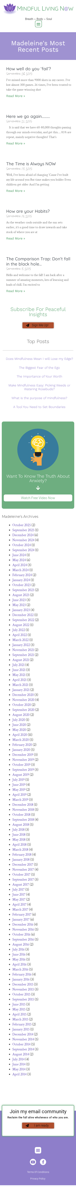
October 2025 (21, 525)
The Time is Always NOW (31, 163)
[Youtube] (33, 1162)
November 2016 (23, 929)
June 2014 (18, 1064)
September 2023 (23, 590)
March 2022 (20, 640)
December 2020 (23, 695)
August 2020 (21, 715)
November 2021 (23, 650)
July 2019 (18, 779)
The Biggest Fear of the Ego (39, 367)
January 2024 (21, 580)
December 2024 (23, 535)
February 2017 (21, 914)
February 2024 (22, 575)
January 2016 (21, 979)
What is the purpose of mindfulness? (39, 398)
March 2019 (20, 799)
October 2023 (21, 585)
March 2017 (20, 909)
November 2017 (23, 869)
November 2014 (23, 1039)
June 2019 (18, 784)
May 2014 (18, 1069)
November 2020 (23, 700)
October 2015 (21, 994)
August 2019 (20, 774)
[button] (38, 24)
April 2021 (19, 680)
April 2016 (19, 964)
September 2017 (23, 879)
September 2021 (23, 655)
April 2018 (19, 844)
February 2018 (21, 854)
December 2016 (22, 924)
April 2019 (19, 794)
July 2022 (18, 630)
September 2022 (23, 620)
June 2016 (18, 954)
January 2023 (21, 610)
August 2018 (20, 824)
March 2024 (20, 570)
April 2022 (19, 635)
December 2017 (22, 864)
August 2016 (20, 944)
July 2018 (18, 829)
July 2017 (18, 889)
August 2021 (20, 660)
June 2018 (18, 834)
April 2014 (19, 1074)
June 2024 (19, 555)
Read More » (15, 96)
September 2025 (23, 530)
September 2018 (23, 819)
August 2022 (20, 625)
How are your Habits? (28, 211)
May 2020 (19, 729)
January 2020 (21, 749)
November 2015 (23, 989)
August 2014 (20, 1054)
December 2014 (22, 1034)
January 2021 (21, 690)
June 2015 (18, 1004)
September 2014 (23, 1049)
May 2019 (18, 789)
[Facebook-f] (43, 1162)
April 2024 (19, 565)
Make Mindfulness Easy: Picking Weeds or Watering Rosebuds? (39, 387)
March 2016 (20, 969)
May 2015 (18, 1009)
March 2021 (20, 685)
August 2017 (20, 884)
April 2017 (19, 904)
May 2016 (18, 959)
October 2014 (21, 1044)
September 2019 (23, 769)
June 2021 (18, 670)
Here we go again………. (28, 116)
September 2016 (23, 939)
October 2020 (21, 705)
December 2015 (22, 984)
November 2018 (23, 809)
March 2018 (20, 849)
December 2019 (22, 754)
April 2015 (19, 1014)
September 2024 (23, 550)
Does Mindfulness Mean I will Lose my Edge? (39, 359)
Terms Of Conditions (38, 1172)
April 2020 (19, 734)
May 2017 (18, 899)
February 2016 (21, 974)
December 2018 (22, 804)
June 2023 (19, 600)
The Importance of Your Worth (39, 376)
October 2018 (21, 814)
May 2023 (19, 605)
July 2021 (18, 665)
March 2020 (20, 739)
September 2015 (23, 999)
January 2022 (21, 645)
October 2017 (21, 874)
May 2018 (18, 839)
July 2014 (18, 1059)
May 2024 (19, 560)
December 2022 (23, 615)
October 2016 (21, 934)
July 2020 (18, 720)
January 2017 (21, 919)
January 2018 (21, 859)
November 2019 (23, 759)
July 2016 (18, 949)
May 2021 (18, 675)
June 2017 (18, 894)
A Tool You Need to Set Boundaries (39, 407)
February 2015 (21, 1024)
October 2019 (21, 764)
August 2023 (20, 595)
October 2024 (21, 545)
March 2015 (20, 1019)
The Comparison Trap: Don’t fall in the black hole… (38, 261)
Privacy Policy (37, 1178)
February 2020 (22, 744)
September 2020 (23, 710)
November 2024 (23, 540)
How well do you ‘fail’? (28, 68)
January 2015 (21, 1029)
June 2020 (19, 725)
